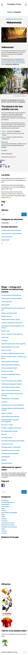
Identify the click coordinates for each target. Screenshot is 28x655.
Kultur (3, 516)
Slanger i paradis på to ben (9, 313)
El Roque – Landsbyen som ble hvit (11, 428)
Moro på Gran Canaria (7, 525)
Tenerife (3, 531)
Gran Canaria (5, 506)
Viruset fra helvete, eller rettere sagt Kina (13, 343)
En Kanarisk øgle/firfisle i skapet (10, 374)
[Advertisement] (8, 560)
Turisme (3, 533)
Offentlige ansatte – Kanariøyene (11, 447)
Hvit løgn (4, 377)
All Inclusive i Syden (7, 371)
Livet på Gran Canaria (7, 523)
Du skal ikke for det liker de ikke (10, 387)
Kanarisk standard (6, 463)
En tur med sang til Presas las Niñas (11, 381)
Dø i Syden (4, 402)
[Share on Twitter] (3, 166)
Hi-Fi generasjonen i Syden (9, 368)
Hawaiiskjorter (5, 456)
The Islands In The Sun (14, 4)
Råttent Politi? (5, 240)
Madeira (9, 62)
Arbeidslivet (5, 500)
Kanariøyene (16, 62)
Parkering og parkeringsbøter (10, 453)
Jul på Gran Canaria (7, 444)
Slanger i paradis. (6, 316)
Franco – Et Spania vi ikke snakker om (12, 334)
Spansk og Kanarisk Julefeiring (10, 365)
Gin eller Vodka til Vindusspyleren (11, 230)
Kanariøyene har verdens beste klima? (12, 405)
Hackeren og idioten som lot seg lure (12, 322)
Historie (3, 510)
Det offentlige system (7, 502)
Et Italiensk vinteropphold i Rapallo (11, 384)
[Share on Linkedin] (9, 166)
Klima (3, 514)
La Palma (4, 518)
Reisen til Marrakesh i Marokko (10, 416)
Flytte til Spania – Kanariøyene (10, 398)
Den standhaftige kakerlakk (9, 431)
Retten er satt (5, 331)
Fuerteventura (5, 504)
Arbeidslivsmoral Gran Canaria (10, 450)
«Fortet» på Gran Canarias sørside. (11, 233)
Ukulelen (3, 460)
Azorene (3, 62)
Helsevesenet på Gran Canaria (10, 347)
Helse (3, 137)
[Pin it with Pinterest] (6, 166)
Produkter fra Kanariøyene (9, 527)
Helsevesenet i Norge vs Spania (10, 319)
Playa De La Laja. (6, 350)
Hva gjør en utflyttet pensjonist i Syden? (13, 353)
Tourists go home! (6, 236)
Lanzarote (4, 520)
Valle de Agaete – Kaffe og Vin (10, 361)
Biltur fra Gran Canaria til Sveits (10, 390)
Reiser (4, 133)
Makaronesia (14, 22)
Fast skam (4, 340)
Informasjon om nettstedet (14, 19)
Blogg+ (4, 131)
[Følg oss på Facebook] (1, 162)
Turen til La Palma (6, 437)
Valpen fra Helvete (6, 413)
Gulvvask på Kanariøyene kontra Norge (12, 440)
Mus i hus (4, 434)
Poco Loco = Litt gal (7, 424)
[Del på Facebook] (1, 166)
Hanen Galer (5, 337)
